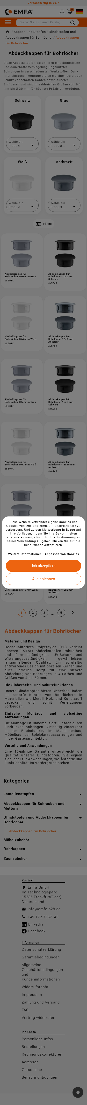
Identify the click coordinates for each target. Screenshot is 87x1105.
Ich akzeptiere (43, 566)
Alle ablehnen (43, 579)
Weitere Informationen (25, 554)
